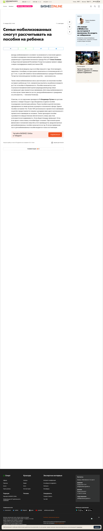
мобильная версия (49, 510)
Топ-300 (45, 499)
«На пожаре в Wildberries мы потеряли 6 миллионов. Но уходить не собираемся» (87, 31)
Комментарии (33, 149)
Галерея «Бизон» (47, 496)
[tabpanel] (87, 30)
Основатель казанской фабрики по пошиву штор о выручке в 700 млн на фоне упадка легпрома (87, 39)
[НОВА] (25, 6)
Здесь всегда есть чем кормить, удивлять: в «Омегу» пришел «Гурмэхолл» (87, 70)
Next (98, 44)
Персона (5, 483)
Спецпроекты (47, 493)
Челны (74, 1)
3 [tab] (88, 44)
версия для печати (59, 142)
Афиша (5, 480)
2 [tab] (87, 44)
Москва (84, 1)
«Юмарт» (87, 22)
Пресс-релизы (7, 488)
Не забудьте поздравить (49, 483)
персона (79, 16)
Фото (24, 486)
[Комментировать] (70, 22)
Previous (78, 44)
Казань (5, 6)
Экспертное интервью (52, 476)
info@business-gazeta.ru (83, 486)
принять (97, 527)
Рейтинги (45, 486)
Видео (25, 483)
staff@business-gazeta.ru (83, 498)
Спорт (7, 476)
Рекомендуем (81, 66)
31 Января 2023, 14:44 (9, 23)
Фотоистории (26, 488)
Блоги (4, 486)
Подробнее (79, 527)
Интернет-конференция (49, 480)
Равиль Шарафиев (90, 20)
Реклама (26, 493)
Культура (27, 476)
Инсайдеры (46, 488)
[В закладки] (70, 27)
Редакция (6, 493)
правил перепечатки (59, 523)
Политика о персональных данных (51, 517)
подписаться (55, 134)
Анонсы (25, 480)
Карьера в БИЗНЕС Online (10, 496)
